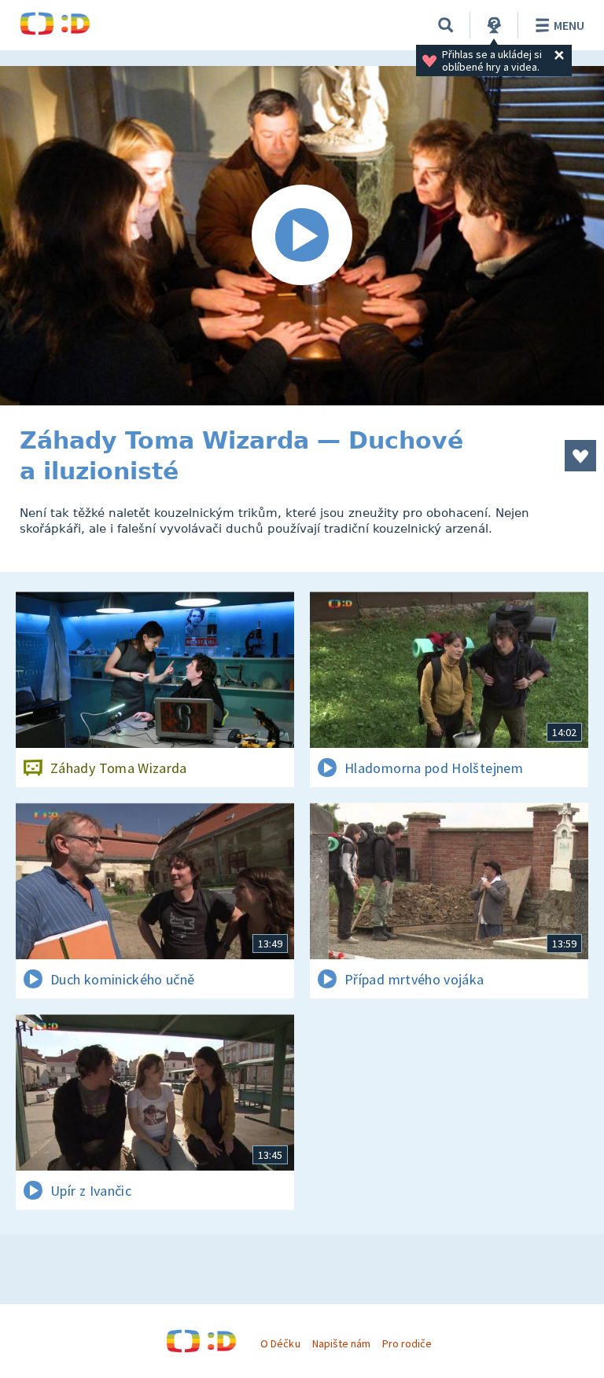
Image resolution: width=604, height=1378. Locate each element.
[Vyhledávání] (446, 25)
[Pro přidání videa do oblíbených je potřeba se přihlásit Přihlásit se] (580, 455)
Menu (569, 25)
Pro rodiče (407, 1343)
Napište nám (341, 1343)
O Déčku (280, 1343)
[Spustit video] (302, 235)
